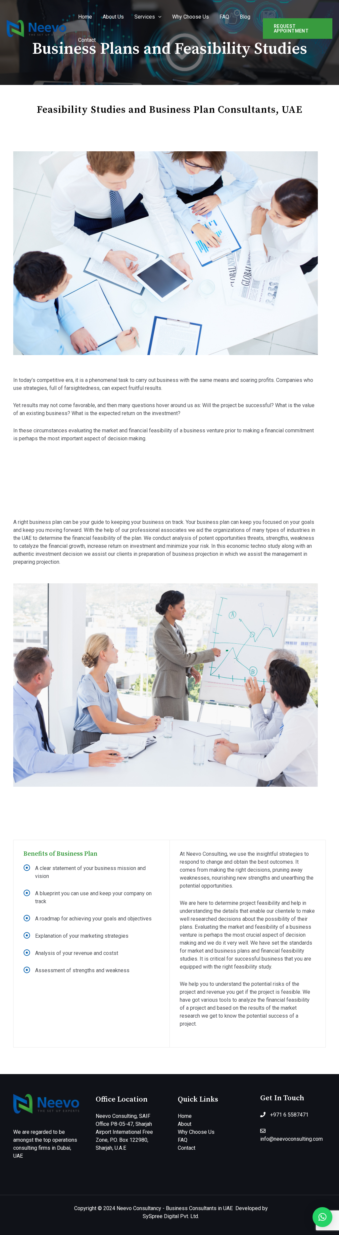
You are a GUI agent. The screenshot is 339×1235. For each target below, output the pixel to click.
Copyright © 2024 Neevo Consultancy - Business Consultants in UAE (154, 1208)
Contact (87, 40)
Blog (245, 17)
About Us (113, 17)
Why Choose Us (190, 17)
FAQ (224, 17)
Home (85, 17)
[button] (322, 1217)
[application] (158, 17)
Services (144, 17)
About (184, 1124)
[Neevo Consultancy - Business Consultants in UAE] (36, 28)
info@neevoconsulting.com (291, 1139)
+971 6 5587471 (289, 1115)
